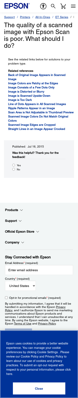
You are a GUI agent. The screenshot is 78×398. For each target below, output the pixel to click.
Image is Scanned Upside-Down (29, 95)
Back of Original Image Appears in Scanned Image (37, 77)
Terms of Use (22, 323)
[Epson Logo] (17, 6)
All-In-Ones (42, 17)
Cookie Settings (48, 352)
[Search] (53, 6)
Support (9, 17)
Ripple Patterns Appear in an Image (31, 108)
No (18, 169)
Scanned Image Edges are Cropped (32, 124)
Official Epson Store (19, 231)
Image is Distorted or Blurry (26, 91)
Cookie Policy (29, 356)
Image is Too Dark (20, 99)
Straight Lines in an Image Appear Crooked (36, 129)
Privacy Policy (47, 323)
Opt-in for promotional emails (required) (35, 297)
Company (12, 242)
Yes (19, 165)
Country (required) (17, 278)
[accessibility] (43, 6)
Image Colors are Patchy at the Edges (33, 83)
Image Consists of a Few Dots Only (31, 87)
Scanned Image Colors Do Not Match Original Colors (38, 118)
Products (11, 210)
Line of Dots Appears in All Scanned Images (37, 104)
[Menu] (73, 6)
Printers (25, 17)
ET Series (61, 17)
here (9, 374)
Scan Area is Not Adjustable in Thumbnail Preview (41, 112)
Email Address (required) (21, 263)
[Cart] (63, 6)
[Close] (39, 388)
